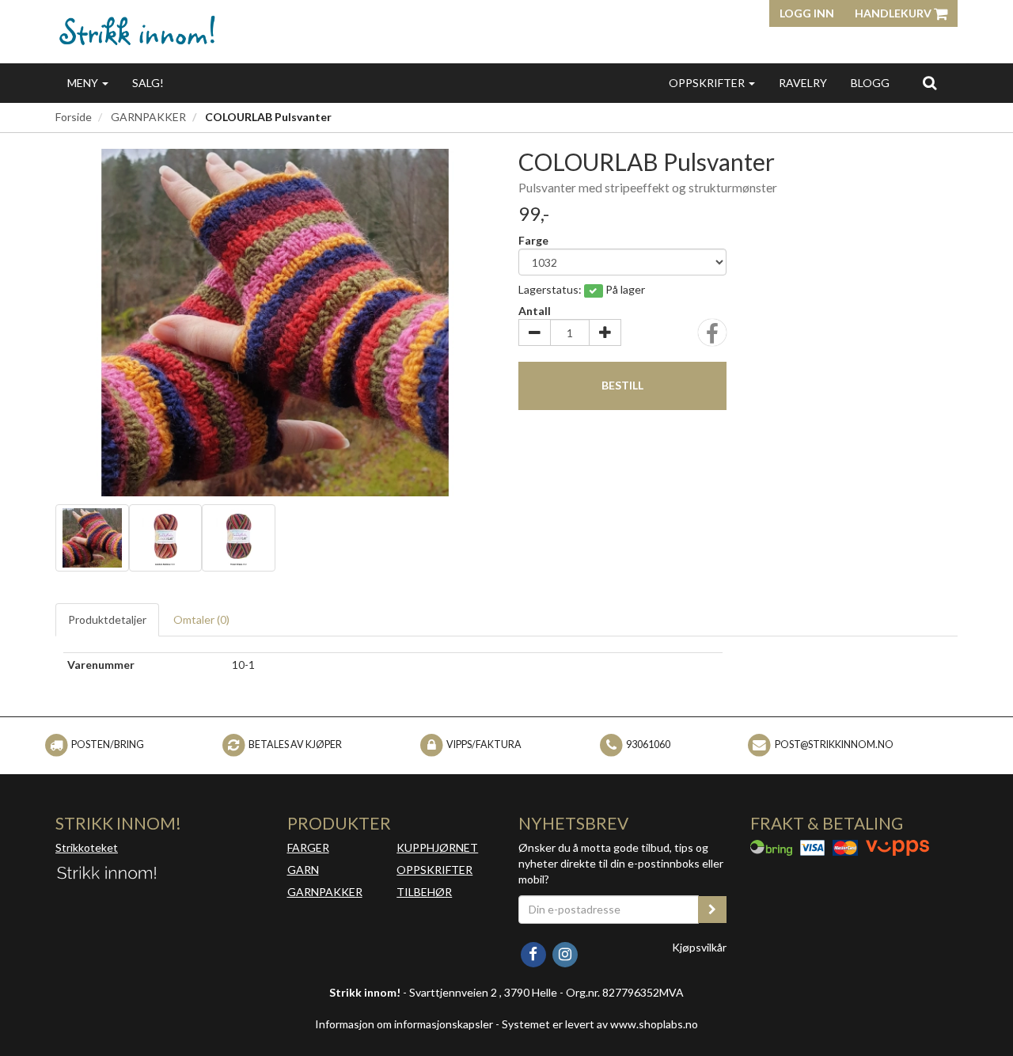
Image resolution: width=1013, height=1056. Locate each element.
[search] (929, 82)
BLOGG (870, 82)
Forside (73, 116)
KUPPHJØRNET (437, 847)
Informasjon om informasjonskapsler (404, 1024)
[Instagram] (564, 952)
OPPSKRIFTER (708, 82)
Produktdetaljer (107, 619)
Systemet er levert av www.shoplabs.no (600, 1024)
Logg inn (807, 13)
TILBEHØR (424, 891)
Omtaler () (201, 619)
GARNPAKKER (148, 116)
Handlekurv (894, 13)
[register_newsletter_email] (712, 909)
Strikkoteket (86, 847)
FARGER (308, 847)
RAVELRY (803, 82)
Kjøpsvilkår (699, 947)
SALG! (148, 82)
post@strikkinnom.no (834, 744)
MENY (84, 82)
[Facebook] (534, 952)
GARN (303, 869)
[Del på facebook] (712, 337)
